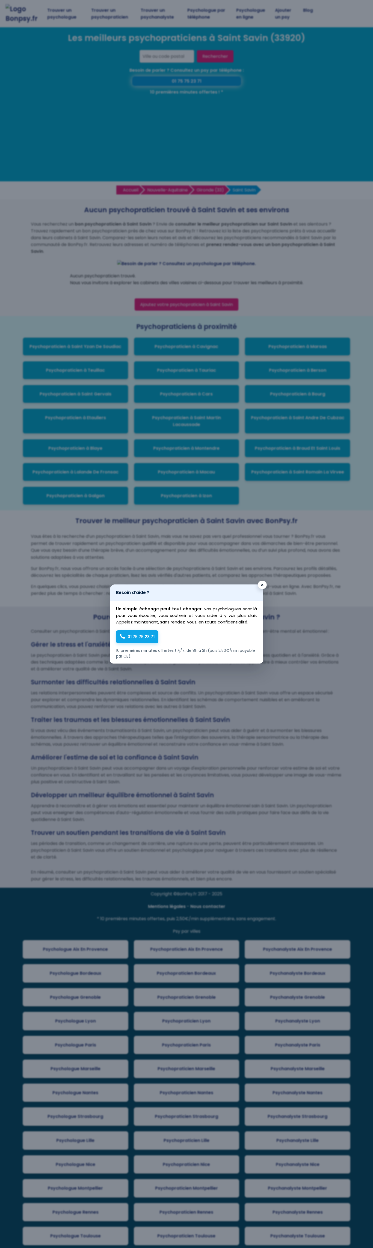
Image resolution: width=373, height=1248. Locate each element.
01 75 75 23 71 (141, 637)
